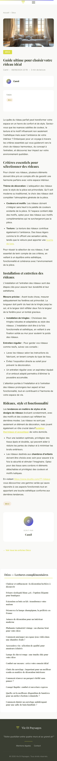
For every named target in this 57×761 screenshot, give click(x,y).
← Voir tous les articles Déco (17, 550)
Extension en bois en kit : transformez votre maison (26, 603)
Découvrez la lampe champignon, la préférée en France (28, 611)
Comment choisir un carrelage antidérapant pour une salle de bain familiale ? (26, 703)
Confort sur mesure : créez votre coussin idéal (27, 663)
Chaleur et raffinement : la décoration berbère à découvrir (28, 585)
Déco (14, 13)
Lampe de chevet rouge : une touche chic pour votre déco (27, 656)
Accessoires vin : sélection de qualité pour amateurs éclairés (25, 647)
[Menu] (33, 2)
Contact (37, 746)
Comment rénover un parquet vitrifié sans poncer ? (25, 679)
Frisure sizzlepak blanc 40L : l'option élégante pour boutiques (27, 594)
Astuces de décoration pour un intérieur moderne (24, 620)
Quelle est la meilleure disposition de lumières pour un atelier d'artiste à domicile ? (28, 694)
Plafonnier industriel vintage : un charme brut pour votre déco (27, 629)
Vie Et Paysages (31, 728)
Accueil (6, 13)
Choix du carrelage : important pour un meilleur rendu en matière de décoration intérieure (28, 671)
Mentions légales (23, 746)
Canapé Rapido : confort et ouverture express (27, 687)
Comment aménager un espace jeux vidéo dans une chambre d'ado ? (27, 638)
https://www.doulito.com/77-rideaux (32, 479)
